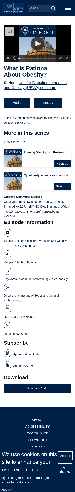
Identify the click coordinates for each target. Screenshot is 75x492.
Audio (17, 103)
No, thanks (65, 469)
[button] (37, 44)
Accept (65, 456)
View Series (11, 141)
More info (7, 489)
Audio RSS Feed (24, 365)
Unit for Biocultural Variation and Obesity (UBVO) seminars (40, 243)
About (37, 420)
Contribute (37, 433)
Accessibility (37, 426)
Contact (37, 447)
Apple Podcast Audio (26, 354)
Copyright (37, 440)
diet (54, 279)
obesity (63, 279)
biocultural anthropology (34, 279)
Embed (48, 103)
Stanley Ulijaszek (26, 262)
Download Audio (37, 388)
